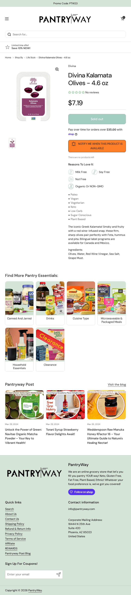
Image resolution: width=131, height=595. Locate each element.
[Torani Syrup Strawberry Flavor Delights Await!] (65, 404)
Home (8, 57)
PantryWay (35, 590)
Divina (72, 66)
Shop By (19, 57)
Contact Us (12, 519)
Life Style (30, 57)
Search (9, 509)
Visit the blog (117, 384)
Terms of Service (15, 538)
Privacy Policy (14, 534)
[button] (122, 18)
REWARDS (11, 548)
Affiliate (10, 543)
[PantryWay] (64, 18)
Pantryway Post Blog (18, 553)
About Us (11, 514)
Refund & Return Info (18, 529)
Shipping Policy (14, 524)
